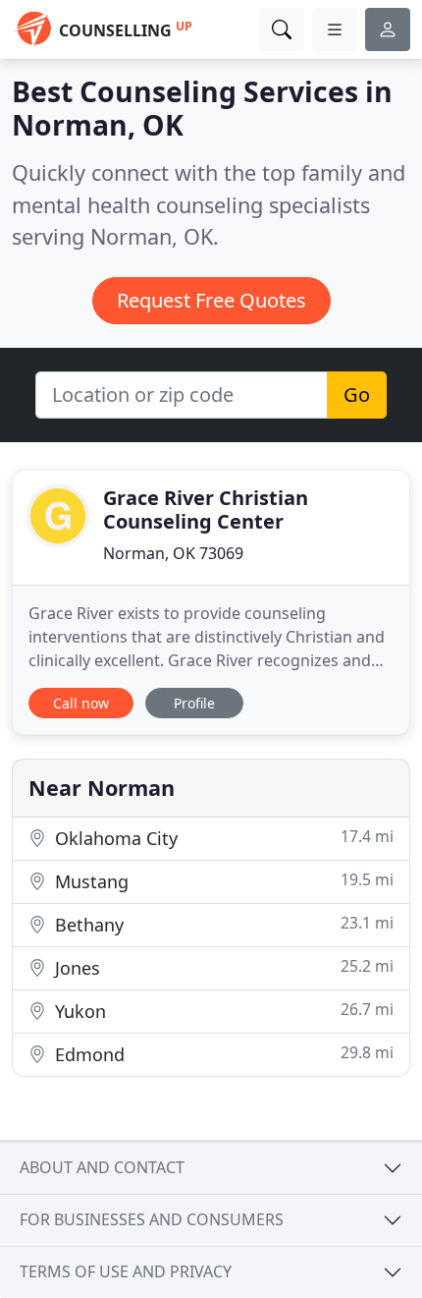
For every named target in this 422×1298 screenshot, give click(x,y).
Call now (81, 703)
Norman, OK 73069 (173, 553)
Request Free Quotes (211, 300)
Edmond (222, 1054)
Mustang (222, 881)
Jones (222, 967)
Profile (194, 703)
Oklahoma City (222, 837)
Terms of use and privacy (126, 1271)
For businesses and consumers (152, 1219)
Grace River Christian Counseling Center (205, 509)
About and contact (102, 1167)
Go (356, 394)
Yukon (222, 1010)
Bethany (222, 924)
